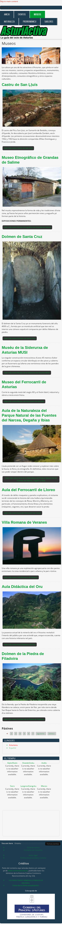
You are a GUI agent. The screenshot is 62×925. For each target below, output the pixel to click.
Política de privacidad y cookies (33, 858)
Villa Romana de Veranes (24, 522)
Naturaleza (9, 21)
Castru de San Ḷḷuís (20, 84)
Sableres (49, 21)
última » (51, 733)
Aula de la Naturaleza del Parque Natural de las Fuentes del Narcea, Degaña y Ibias (29, 415)
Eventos (22, 14)
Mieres (44, 786)
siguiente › (41, 733)
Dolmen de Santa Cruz (22, 236)
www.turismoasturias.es (18, 870)
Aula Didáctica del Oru (22, 586)
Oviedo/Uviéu (28, 763)
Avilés (44, 763)
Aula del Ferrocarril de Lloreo (28, 490)
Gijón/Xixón (12, 763)
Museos (37, 14)
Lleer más (18, 148)
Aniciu (7, 14)
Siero (12, 786)
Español (12, 748)
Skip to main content (9, 1)
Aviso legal (33, 855)
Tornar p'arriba (53, 844)
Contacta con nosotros (33, 850)
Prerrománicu (29, 21)
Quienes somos (33, 847)
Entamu (18, 843)
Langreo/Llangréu (28, 786)
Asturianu (13, 745)
